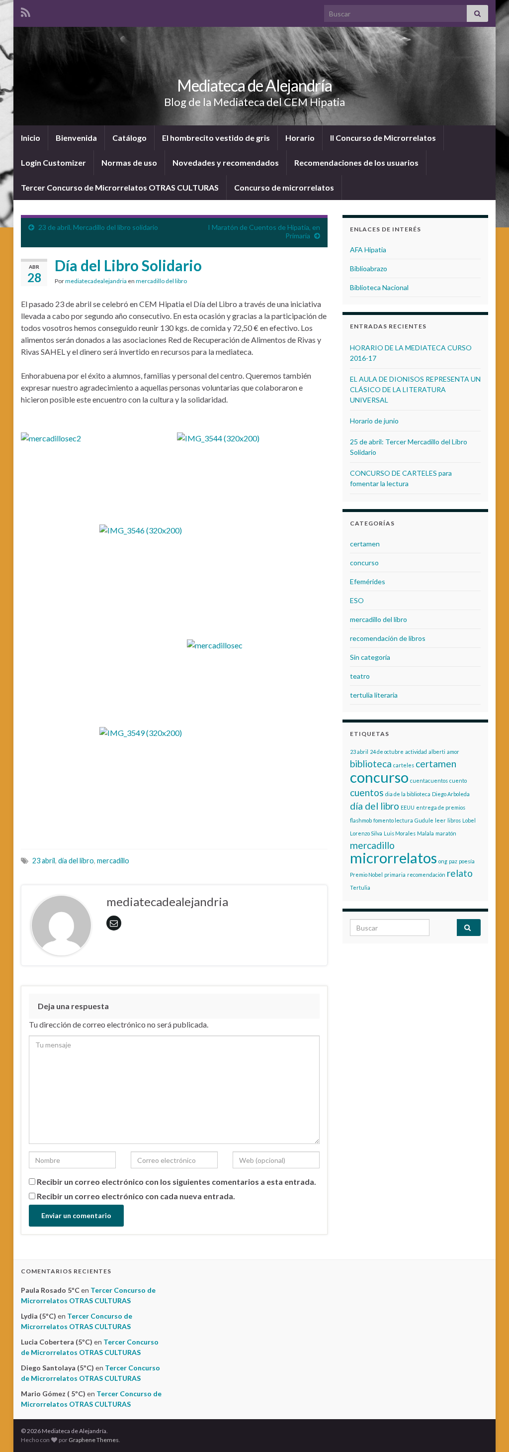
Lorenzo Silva (366, 833)
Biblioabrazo (368, 268)
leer (440, 820)
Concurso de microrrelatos (284, 187)
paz (453, 861)
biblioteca (371, 763)
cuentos (367, 792)
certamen (365, 543)
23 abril (43, 860)
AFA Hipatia (368, 249)
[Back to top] (486, 1429)
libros (454, 820)
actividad (416, 751)
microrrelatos (393, 857)
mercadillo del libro (161, 281)
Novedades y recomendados (225, 162)
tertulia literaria (374, 695)
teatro (360, 676)
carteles (403, 765)
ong (442, 861)
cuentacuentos (429, 780)
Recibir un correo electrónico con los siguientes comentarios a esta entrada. (176, 1181)
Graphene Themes (94, 1440)
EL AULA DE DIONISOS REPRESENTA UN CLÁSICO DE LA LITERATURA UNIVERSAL (415, 389)
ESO (357, 600)
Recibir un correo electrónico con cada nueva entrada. (136, 1196)
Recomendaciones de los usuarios (356, 162)
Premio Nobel (366, 874)
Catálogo (129, 137)
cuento (458, 780)
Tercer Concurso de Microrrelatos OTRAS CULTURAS (120, 187)
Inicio (30, 137)
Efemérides (367, 581)
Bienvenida (76, 137)
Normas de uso (129, 162)
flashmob (361, 820)
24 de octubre (387, 751)
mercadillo (113, 860)
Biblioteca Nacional (379, 287)
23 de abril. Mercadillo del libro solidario (98, 227)
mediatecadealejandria (96, 281)
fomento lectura (393, 820)
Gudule (424, 820)
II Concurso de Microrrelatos (383, 137)
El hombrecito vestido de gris (216, 137)
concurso (364, 562)
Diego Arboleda (451, 794)
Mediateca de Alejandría (254, 85)
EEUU (408, 807)
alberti (436, 751)
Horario (300, 137)
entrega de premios (440, 807)
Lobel (469, 820)
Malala (425, 833)
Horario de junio (374, 420)
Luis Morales (400, 833)
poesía (467, 861)
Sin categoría (370, 657)
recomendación (426, 874)
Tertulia (360, 887)
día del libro (76, 860)
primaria (395, 874)
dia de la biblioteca (407, 794)
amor (453, 751)
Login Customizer (53, 162)
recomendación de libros (387, 638)
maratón (445, 833)
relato (460, 873)
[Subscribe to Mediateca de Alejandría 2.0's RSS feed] (25, 10)
